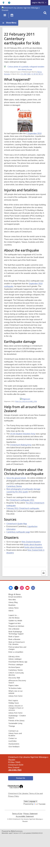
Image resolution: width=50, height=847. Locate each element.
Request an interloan (16, 626)
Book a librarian (14, 639)
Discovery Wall (14, 678)
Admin (10, 611)
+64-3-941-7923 (14, 770)
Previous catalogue (15, 664)
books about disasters (33, 545)
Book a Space (13, 636)
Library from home (15, 696)
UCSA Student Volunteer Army (22, 434)
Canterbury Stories (14, 486)
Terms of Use (17, 814)
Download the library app (17, 662)
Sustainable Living (15, 723)
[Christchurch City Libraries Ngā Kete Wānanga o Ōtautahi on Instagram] (22, 588)
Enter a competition (15, 652)
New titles (12, 600)
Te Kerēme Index (14, 688)
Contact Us (20, 778)
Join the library (14, 618)
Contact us (12, 738)
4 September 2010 (34, 133)
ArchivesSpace (14, 667)
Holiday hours (13, 703)
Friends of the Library (16, 721)
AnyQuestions (13, 744)
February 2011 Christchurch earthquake (22, 508)
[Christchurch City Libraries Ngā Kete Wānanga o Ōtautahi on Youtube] (27, 588)
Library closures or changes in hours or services (15, 708)
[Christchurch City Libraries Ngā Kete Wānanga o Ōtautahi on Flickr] (16, 588)
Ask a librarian (13, 629)
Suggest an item (14, 623)
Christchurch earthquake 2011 (21, 500)
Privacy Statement (30, 814)
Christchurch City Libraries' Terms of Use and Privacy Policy (25, 794)
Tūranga (11, 726)
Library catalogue (15, 659)
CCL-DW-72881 (25, 74)
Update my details (15, 620)
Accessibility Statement (25, 816)
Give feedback (14, 747)
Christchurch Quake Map (16, 524)
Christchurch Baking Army (21, 445)
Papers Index (13, 685)
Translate (41, 804)
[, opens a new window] (15, 789)
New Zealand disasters (31, 542)
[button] (3, 2)
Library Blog (13, 602)
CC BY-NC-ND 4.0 (37, 74)
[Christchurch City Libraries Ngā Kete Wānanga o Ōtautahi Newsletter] (33, 588)
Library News (13, 608)
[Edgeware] (25, 399)
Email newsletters (15, 597)
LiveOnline (12, 741)
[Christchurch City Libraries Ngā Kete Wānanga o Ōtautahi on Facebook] (11, 588)
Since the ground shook (16, 478)
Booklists (11, 605)
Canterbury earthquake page (18, 532)
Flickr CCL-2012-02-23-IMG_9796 (26, 401)
